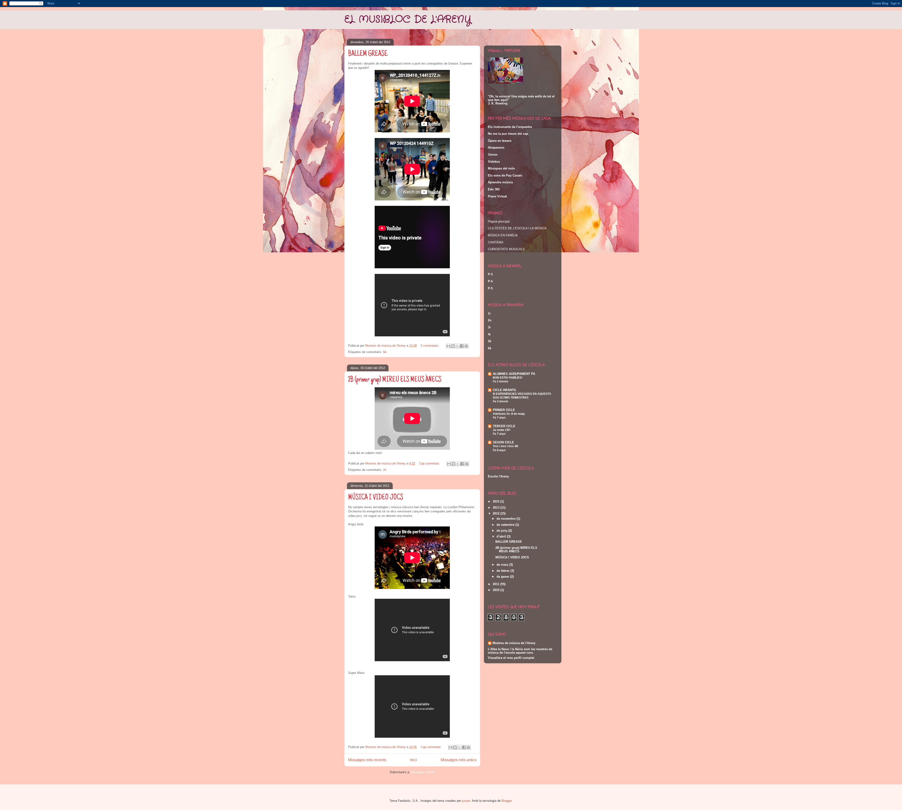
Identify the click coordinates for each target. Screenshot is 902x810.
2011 (496, 584)
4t (489, 334)
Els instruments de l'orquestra (510, 127)
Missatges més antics (458, 760)
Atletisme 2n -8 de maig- (509, 413)
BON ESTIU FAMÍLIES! (507, 377)
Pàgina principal (498, 221)
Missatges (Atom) (423, 772)
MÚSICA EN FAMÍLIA (503, 235)
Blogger (507, 800)
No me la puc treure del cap (508, 133)
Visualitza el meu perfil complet (511, 658)
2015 (496, 501)
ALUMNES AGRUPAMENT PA (514, 374)
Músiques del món (501, 168)
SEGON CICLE (503, 442)
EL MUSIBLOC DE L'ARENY (407, 19)
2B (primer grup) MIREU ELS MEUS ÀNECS (394, 380)
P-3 (490, 274)
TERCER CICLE (504, 426)
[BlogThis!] (453, 346)
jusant (466, 800)
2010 (496, 590)
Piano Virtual (497, 196)
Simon (493, 154)
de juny (502, 530)
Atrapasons (496, 147)
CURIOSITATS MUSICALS (506, 249)
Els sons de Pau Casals (505, 175)
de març (503, 564)
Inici (413, 760)
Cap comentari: (430, 463)
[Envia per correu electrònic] (448, 346)
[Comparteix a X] (457, 346)
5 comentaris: (430, 345)
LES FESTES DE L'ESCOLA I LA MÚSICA (517, 228)
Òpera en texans (499, 140)
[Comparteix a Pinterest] (466, 346)
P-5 (490, 288)
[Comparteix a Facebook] (461, 346)
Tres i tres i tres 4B (505, 446)
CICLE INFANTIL (505, 390)
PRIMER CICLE (504, 410)
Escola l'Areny (498, 476)
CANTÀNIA (495, 242)
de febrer (503, 570)
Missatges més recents (367, 760)
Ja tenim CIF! (501, 430)
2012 (496, 513)
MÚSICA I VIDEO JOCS (375, 498)
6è (384, 352)
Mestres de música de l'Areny (514, 643)
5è (489, 341)
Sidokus (494, 161)
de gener (503, 576)
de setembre (506, 524)
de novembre (507, 518)
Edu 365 (494, 189)
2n (384, 470)
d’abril (502, 536)
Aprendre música (500, 182)
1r (489, 313)
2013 (496, 507)
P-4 (490, 281)
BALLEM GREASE (368, 54)
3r (489, 327)
